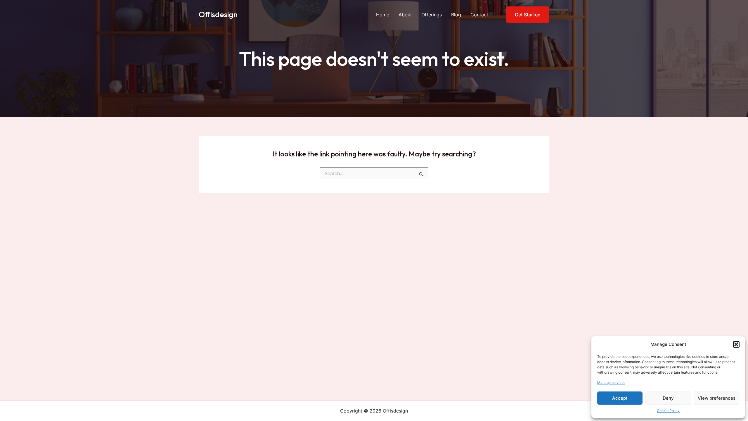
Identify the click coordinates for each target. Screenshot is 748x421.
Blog (456, 15)
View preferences (716, 398)
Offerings (431, 15)
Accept (620, 398)
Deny (668, 398)
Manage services (611, 382)
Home (382, 15)
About (405, 15)
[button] (736, 344)
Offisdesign (218, 14)
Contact (479, 15)
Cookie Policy (668, 410)
